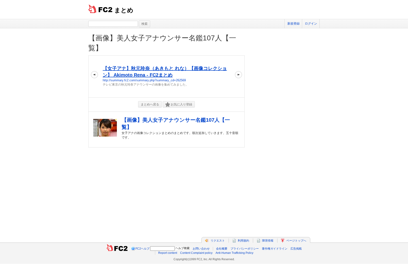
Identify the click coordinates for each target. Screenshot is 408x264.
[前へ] (94, 76)
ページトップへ (296, 240)
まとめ (123, 10)
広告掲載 (296, 248)
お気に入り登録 (181, 104)
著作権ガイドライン (274, 248)
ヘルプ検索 (182, 248)
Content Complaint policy (196, 253)
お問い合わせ (201, 248)
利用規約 (243, 240)
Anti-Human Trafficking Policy (234, 253)
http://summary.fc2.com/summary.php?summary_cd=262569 (144, 80)
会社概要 (221, 248)
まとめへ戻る (150, 104)
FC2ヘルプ (142, 248)
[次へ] (238, 76)
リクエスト (218, 240)
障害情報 (267, 240)
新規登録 (293, 23)
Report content (167, 253)
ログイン (311, 23)
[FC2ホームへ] (117, 248)
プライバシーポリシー (244, 248)
